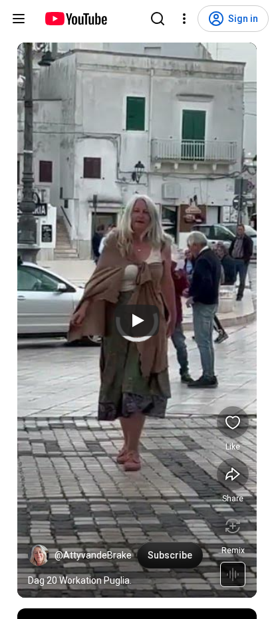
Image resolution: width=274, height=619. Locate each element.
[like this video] (233, 422)
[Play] (137, 320)
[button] (38, 555)
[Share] (233, 474)
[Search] (158, 19)
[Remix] (233, 526)
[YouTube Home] (75, 18)
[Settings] (184, 19)
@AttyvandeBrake (93, 555)
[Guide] (19, 19)
